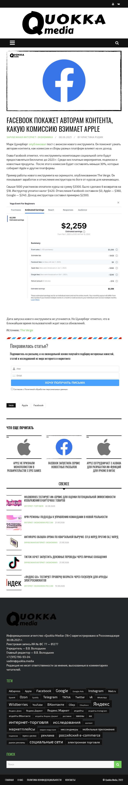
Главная (9, 780)
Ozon (24, 697)
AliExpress (14, 691)
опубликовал (37, 144)
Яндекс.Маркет (58, 710)
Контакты (70, 780)
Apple (25, 405)
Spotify (35, 697)
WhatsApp (102, 697)
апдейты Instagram (97, 711)
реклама (47, 735)
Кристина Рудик (92, 137)
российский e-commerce (79, 735)
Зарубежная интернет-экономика (29, 137)
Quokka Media (111, 780)
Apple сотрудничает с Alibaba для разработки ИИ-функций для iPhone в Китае (104, 467)
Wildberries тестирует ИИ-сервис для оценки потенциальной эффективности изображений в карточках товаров (70, 498)
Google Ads (78, 691)
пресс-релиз (29, 735)
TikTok (66, 697)
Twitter (80, 697)
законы (80, 715)
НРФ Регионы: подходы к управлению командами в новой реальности (66, 517)
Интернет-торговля (33, 506)
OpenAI (12, 697)
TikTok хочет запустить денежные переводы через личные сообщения (65, 557)
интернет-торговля (28, 722)
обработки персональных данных (51, 389)
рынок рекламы (17, 742)
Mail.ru (112, 691)
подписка (13, 736)
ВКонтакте (55, 704)
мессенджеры (69, 729)
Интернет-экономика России (38, 522)
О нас (20, 780)
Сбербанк (84, 705)
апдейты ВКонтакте (19, 716)
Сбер (72, 704)
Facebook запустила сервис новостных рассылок (64, 465)
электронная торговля (84, 742)
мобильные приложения (98, 729)
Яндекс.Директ (34, 710)
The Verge (26, 330)
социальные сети (46, 741)
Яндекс (101, 704)
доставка (67, 716)
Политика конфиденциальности (44, 780)
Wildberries (18, 704)
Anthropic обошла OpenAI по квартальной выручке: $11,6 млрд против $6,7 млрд (71, 537)
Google (62, 690)
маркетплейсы (22, 729)
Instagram (96, 691)
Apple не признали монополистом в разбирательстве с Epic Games (24, 467)
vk (91, 697)
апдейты (79, 710)
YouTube (37, 704)
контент (88, 723)
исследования (66, 722)
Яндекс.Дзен (15, 711)
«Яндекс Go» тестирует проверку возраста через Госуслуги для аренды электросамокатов (66, 578)
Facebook (38, 405)
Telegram (50, 697)
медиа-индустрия (48, 730)
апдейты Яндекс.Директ (46, 716)
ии (90, 715)
